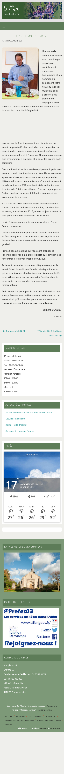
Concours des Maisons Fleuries (19, 431)
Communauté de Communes (19, 720)
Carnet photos (45, 720)
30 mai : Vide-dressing (15, 425)
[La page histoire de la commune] (32, 572)
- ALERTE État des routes (14, 692)
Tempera (44, 728)
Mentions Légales (44, 710)
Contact (9, 724)
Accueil (9, 716)
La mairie (20, 716)
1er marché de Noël (15, 331)
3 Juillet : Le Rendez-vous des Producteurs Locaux (28, 412)
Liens (58, 720)
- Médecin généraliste (13, 683)
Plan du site (52, 706)
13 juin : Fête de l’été (15, 419)
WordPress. (55, 728)
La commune (35, 716)
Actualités (51, 716)
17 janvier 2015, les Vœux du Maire (49, 333)
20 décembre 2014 (14, 41)
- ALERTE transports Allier (15, 688)
